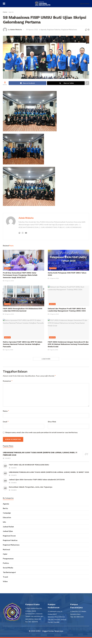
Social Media (8, 568)
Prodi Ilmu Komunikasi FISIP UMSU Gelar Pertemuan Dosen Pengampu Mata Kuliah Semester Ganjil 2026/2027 (20, 275)
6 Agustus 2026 (8, 349)
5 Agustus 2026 (53, 349)
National (6, 549)
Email (6, 421)
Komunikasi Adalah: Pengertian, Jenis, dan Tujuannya (30, 487)
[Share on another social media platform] (87, 83)
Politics (6, 563)
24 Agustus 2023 (32, 29)
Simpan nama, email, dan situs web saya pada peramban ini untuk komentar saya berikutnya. (41, 432)
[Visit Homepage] (43, 3)
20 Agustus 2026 (9, 280)
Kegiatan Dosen (9, 536)
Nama (6, 411)
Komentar (8, 381)
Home (5, 12)
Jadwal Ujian (8, 531)
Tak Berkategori (9, 572)
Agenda (11, 12)
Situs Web (52, 422)
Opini (5, 554)
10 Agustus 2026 (54, 314)
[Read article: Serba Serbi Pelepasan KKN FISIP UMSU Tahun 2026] (68, 260)
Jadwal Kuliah (8, 527)
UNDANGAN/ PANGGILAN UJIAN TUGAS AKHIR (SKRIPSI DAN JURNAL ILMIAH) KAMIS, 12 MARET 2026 (49, 472)
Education (7, 517)
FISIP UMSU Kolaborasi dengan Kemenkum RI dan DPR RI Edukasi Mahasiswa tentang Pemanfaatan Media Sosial (68, 344)
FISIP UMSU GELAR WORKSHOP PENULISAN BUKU (29, 465)
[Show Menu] (4, 3)
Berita (7, 268)
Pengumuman (8, 559)
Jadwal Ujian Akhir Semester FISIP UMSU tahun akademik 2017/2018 (36, 480)
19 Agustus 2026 (54, 278)
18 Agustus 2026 (9, 314)
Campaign (7, 513)
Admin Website (16, 29)
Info (4, 522)
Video (5, 581)
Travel (5, 577)
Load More (46, 359)
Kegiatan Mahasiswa (69, 29)
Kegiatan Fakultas (54, 29)
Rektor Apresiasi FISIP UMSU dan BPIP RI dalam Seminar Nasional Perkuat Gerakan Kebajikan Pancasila (22, 344)
